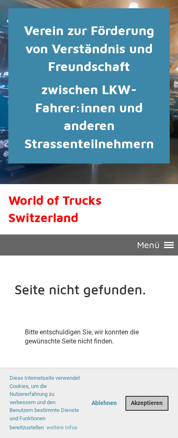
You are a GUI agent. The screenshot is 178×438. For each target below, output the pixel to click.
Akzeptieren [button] (147, 403)
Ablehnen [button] (104, 403)
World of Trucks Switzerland (55, 209)
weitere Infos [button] (61, 427)
